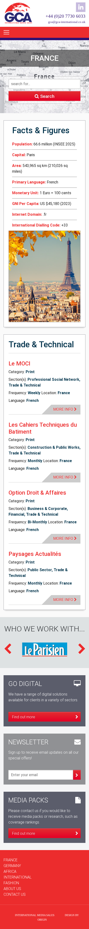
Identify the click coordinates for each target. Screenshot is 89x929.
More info (63, 409)
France (11, 860)
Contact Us (15, 894)
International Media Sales (34, 915)
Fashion (11, 883)
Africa (10, 871)
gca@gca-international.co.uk (66, 22)
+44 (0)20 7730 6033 (65, 16)
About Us (12, 888)
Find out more (23, 717)
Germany (12, 865)
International (18, 877)
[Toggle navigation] (6, 32)
